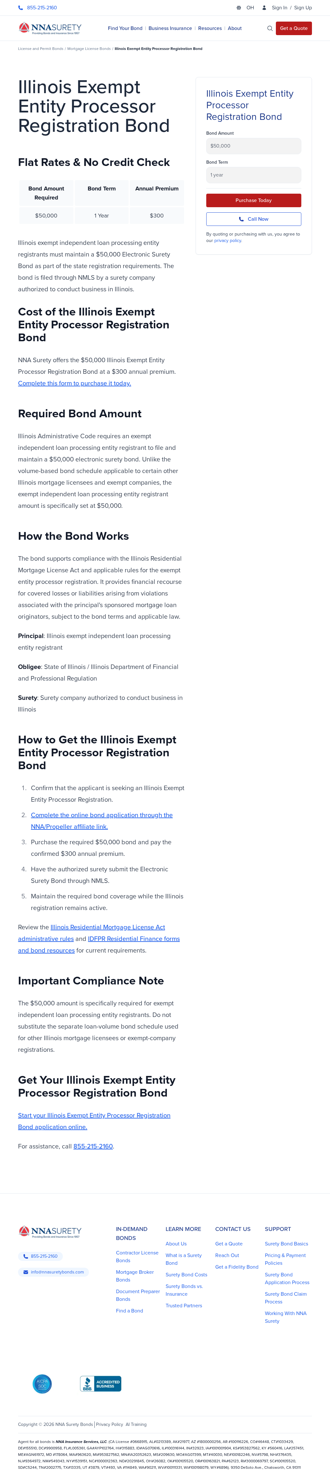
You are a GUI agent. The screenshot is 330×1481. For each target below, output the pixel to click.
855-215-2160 (93, 1146)
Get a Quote (229, 1243)
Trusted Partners (184, 1305)
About (235, 28)
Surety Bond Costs (186, 1274)
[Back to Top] (27, 1468)
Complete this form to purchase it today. (74, 383)
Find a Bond (129, 1310)
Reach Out (227, 1255)
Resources (210, 28)
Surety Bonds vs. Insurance (184, 1290)
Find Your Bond (125, 28)
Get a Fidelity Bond (236, 1267)
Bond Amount (220, 133)
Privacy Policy (109, 1424)
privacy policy (227, 240)
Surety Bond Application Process (287, 1278)
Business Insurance (170, 28)
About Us (176, 1243)
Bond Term (217, 162)
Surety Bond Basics (286, 1243)
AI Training (136, 1424)
